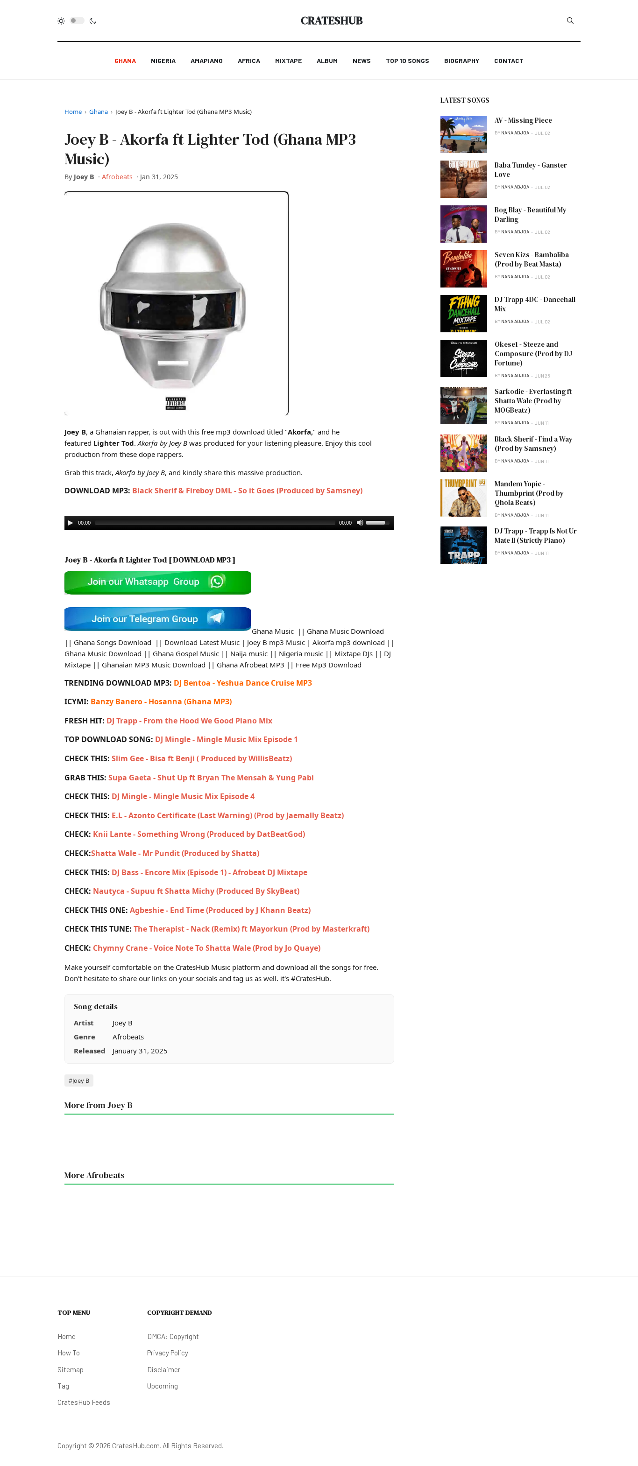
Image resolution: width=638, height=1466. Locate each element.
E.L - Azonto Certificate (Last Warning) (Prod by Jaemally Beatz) (228, 815)
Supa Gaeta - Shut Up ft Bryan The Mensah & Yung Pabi (211, 777)
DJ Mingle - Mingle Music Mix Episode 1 (226, 739)
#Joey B (79, 1080)
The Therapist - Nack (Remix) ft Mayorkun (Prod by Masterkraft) (251, 929)
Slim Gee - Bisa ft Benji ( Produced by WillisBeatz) (202, 758)
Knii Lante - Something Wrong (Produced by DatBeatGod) (198, 834)
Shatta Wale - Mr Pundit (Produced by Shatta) (175, 853)
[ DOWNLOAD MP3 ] (202, 559)
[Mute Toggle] (360, 522)
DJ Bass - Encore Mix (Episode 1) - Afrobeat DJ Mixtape (209, 872)
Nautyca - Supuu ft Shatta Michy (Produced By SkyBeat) (196, 891)
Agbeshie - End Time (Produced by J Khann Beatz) (220, 910)
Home (73, 111)
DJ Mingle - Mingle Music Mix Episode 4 (183, 796)
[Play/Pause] (70, 522)
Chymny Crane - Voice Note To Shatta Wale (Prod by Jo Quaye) (206, 948)
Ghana (98, 111)
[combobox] (570, 20)
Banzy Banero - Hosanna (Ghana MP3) (161, 701)
